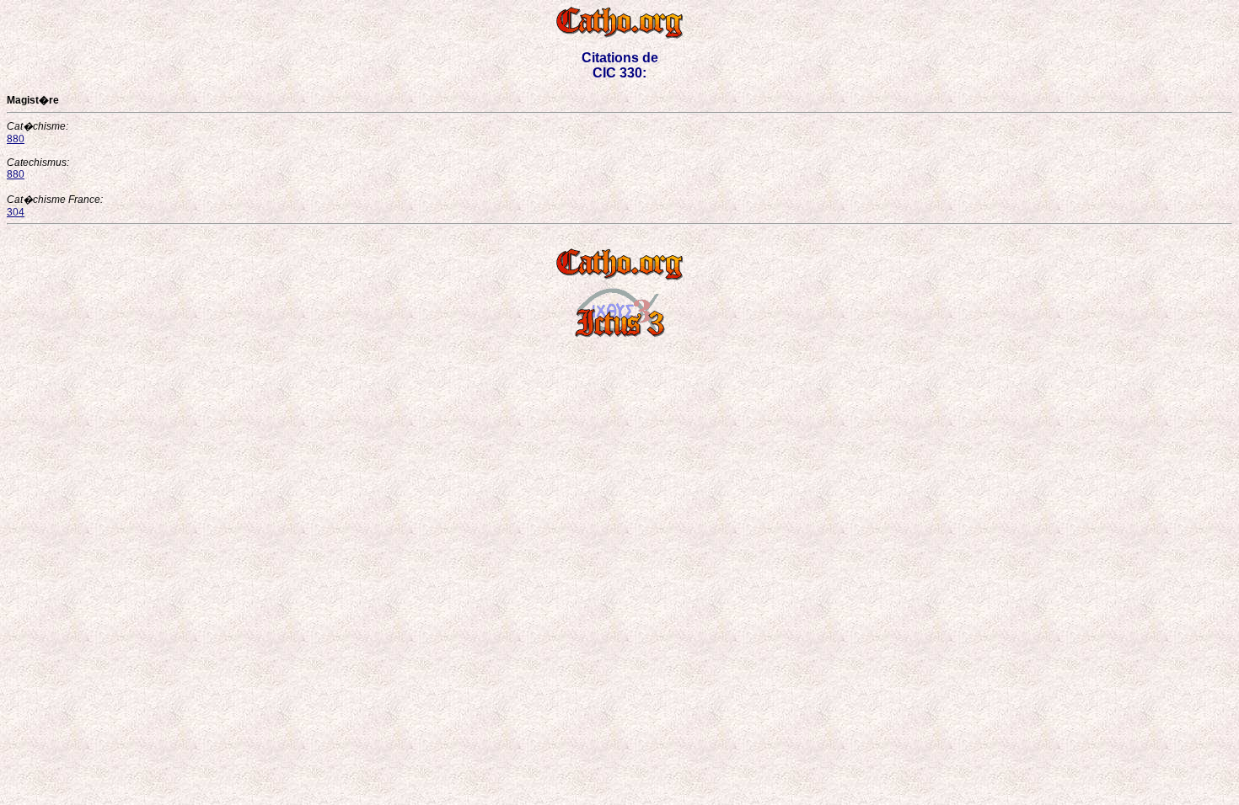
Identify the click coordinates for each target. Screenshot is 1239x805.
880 (15, 139)
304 (15, 212)
